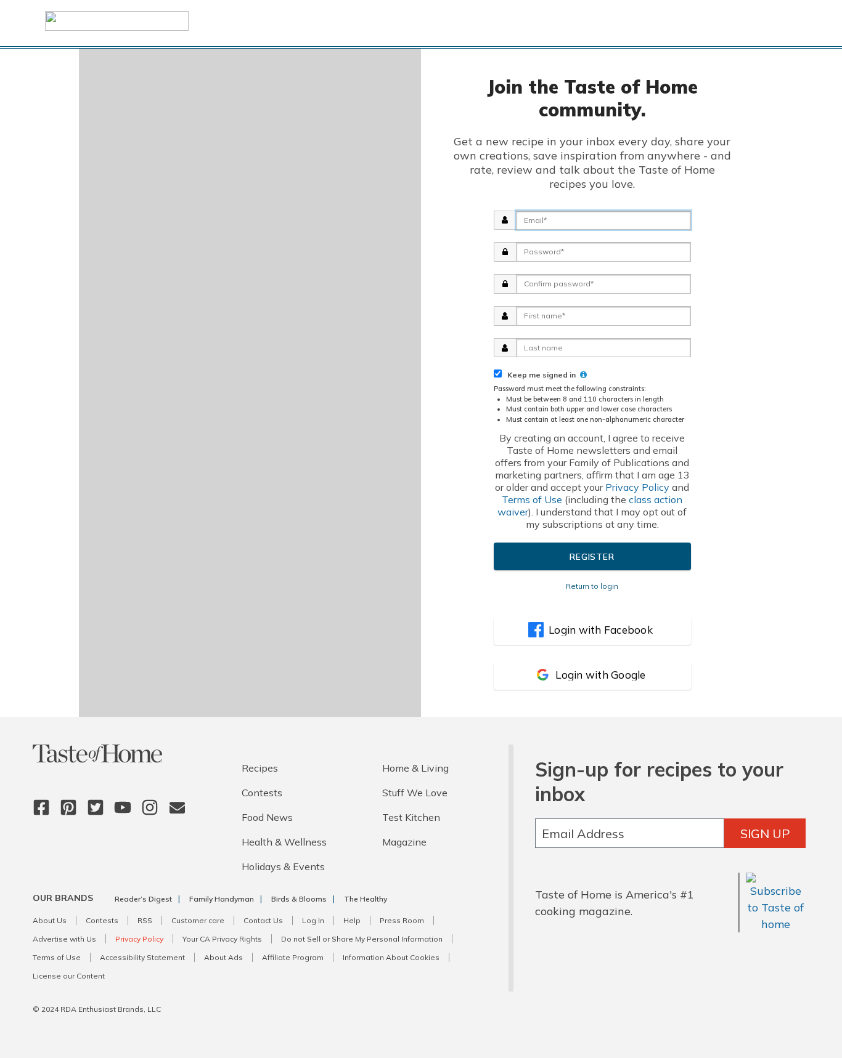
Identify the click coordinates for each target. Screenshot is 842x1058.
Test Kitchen (411, 817)
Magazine (404, 842)
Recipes (260, 768)
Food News (267, 817)
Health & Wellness (284, 842)
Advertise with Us (64, 938)
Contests (262, 792)
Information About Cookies (391, 957)
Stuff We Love (415, 792)
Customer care (197, 920)
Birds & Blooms (299, 898)
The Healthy (365, 898)
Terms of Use (532, 499)
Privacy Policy (637, 487)
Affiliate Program (293, 957)
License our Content (69, 975)
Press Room (402, 920)
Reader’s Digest (143, 898)
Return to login (592, 586)
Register (592, 556)
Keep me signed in (540, 374)
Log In (313, 920)
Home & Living (415, 768)
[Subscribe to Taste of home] (776, 924)
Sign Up (765, 833)
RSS (144, 920)
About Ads (223, 957)
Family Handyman (221, 898)
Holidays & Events (283, 866)
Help (352, 920)
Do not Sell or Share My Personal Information (362, 938)
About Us (50, 920)
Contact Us (263, 920)
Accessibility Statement (142, 957)
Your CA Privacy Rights (222, 938)
